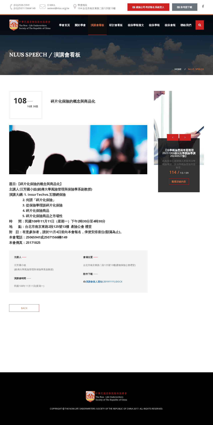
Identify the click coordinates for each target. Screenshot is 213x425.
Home (178, 69)
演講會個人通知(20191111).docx (104, 281)
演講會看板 (97, 25)
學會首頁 (64, 25)
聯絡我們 (186, 25)
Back (24, 308)
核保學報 (154, 25)
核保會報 (170, 25)
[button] (173, 137)
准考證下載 (186, 7)
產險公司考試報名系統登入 (149, 7)
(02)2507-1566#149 (24, 8)
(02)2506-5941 (22, 5)
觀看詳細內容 (179, 181)
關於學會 (80, 25)
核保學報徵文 (136, 25)
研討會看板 (116, 25)
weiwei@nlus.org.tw (58, 8)
